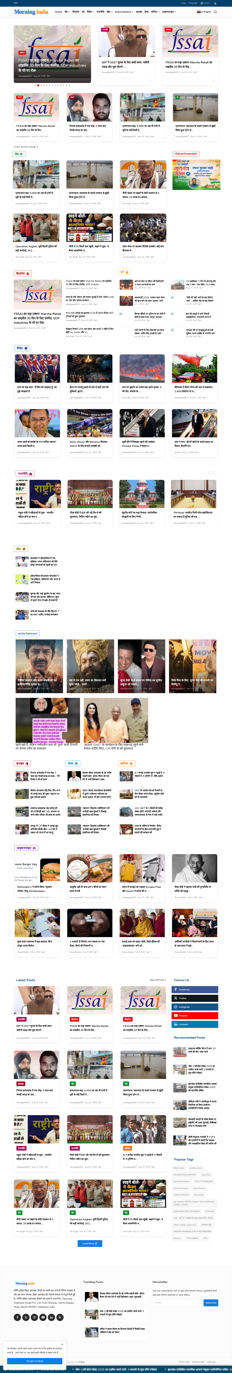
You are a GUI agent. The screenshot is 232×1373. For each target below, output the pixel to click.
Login (183, 3)
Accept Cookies (35, 1361)
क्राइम (139, 12)
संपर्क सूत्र (211, 1362)
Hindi (206, 3)
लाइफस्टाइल (24, 848)
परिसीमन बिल (207, 1225)
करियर (124, 763)
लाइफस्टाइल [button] (168, 12)
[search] (215, 12)
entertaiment (27, 633)
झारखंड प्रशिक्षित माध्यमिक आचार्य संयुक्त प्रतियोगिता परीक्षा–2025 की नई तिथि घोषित (202, 1087)
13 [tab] (69, 85)
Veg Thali (206, 1174)
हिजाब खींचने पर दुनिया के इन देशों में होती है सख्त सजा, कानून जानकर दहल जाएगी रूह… (150, 317)
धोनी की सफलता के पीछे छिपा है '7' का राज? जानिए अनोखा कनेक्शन (44, 613)
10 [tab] (61, 85)
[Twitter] (26, 1317)
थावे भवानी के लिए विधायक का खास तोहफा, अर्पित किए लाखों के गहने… (149, 331)
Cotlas (81, 1362)
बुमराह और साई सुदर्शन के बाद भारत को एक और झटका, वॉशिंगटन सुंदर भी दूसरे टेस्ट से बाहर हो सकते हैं (45, 597)
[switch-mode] (216, 3)
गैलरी (16, 3)
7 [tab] (52, 85)
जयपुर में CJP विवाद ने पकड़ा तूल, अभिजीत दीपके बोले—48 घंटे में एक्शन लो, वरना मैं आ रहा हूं (44, 829)
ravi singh (126, 203)
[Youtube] (43, 1317)
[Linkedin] (51, 1317)
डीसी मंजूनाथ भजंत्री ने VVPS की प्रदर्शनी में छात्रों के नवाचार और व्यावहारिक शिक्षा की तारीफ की (202, 1140)
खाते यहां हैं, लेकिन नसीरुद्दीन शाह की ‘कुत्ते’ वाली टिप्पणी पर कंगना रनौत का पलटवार (46, 747)
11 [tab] (64, 85)
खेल (18, 549)
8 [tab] (55, 85)
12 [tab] (66, 85)
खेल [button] (108, 12)
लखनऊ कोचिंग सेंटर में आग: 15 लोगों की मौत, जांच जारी (202, 1050)
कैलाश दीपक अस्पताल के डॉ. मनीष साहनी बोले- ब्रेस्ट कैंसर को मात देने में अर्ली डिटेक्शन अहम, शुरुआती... (97, 777)
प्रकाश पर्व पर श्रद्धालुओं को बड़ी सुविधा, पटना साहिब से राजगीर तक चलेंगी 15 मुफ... (200, 333)
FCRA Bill (209, 1211)
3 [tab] (41, 85)
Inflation (177, 1238)
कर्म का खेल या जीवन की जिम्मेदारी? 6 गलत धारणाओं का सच (149, 283)
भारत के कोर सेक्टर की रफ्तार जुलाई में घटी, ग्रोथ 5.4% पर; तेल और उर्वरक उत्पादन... (90, 298)
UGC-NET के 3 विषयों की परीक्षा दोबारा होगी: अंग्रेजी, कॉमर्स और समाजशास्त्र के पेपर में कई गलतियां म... (149, 813)
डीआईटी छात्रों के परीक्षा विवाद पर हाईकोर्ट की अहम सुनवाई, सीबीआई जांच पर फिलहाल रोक (202, 1122)
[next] (214, 473)
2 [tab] (38, 85)
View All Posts (157, 980)
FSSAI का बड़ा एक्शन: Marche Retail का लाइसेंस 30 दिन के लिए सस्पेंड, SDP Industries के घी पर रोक (37, 318)
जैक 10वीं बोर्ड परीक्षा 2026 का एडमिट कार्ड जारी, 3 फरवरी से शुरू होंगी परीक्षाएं (201, 1069)
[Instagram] (34, 1317)
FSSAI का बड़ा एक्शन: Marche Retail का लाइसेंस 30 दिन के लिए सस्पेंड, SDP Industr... (88, 282)
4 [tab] (44, 85)
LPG (205, 1238)
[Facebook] (17, 1317)
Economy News (181, 1188)
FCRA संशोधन (192, 1238)
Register (193, 3)
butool (178, 452)
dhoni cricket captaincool (185, 1225)
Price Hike (198, 1195)
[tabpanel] (52, 54)
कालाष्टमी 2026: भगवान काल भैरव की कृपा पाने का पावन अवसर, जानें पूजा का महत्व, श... (149, 301)
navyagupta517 (25, 76)
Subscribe (211, 1302)
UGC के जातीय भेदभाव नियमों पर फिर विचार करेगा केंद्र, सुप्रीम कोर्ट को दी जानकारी (149, 794)
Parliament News (181, 1181)
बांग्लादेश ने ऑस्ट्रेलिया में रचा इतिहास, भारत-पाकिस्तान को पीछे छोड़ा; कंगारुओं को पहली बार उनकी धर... (44, 563)
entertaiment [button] (123, 12)
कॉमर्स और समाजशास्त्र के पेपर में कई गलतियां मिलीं (192, 1231)
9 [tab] (58, 85)
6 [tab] (49, 85)
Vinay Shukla (180, 897)
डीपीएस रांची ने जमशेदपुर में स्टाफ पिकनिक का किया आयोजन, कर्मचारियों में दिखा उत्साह (95, 1370)
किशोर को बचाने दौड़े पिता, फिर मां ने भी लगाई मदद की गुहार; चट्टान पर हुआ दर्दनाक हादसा (45, 794)
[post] (52, 54)
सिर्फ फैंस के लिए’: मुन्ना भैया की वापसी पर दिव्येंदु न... (192, 682)
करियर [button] (154, 12)
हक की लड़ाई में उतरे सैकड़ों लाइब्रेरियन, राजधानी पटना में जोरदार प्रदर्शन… (198, 317)
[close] (62, 1344)
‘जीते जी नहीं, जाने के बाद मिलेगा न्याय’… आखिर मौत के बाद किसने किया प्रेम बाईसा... (199, 301)
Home (58, 12)
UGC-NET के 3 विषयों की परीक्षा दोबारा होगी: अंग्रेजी (193, 1218)
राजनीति (100, 12)
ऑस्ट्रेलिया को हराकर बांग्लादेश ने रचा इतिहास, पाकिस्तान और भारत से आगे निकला (45, 579)
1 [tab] (35, 85)
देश (124, 97)
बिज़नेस (75, 12)
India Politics (199, 1188)
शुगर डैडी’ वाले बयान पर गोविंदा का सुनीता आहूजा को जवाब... (141, 682)
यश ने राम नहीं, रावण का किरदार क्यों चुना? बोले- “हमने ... (87, 682)
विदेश (20, 348)
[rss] (60, 1317)
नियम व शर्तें (184, 1362)
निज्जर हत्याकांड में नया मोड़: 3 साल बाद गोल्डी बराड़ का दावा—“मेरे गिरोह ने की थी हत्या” (45, 776)
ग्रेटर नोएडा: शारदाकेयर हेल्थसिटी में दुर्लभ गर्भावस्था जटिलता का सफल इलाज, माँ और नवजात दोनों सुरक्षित (97, 795)
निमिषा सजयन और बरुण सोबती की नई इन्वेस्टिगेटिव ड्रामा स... (37, 682)
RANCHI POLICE (181, 1195)
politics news (196, 1168)
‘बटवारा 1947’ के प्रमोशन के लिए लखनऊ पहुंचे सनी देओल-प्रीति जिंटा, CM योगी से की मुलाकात (113, 747)
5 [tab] (47, 85)
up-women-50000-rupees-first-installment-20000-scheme (194, 1203)
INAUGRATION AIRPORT (185, 1174)
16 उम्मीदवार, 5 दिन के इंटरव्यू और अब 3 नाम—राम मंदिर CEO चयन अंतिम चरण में (201, 284)
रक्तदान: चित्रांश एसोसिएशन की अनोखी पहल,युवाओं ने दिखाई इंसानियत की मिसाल (96, 811)
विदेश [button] (89, 12)
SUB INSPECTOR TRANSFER (187, 1211)
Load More (88, 1243)
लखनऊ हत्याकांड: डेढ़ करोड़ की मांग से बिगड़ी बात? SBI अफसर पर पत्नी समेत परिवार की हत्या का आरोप (45, 811)
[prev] (209, 473)
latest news (179, 1168)
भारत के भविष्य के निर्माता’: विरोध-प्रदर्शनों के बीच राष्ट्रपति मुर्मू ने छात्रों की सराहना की (148, 829)
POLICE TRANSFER (204, 1181)
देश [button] (66, 12)
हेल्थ (147, 12)
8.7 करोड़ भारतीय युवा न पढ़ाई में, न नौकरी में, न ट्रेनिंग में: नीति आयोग (149, 774)
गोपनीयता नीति (198, 1362)
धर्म (83, 12)
